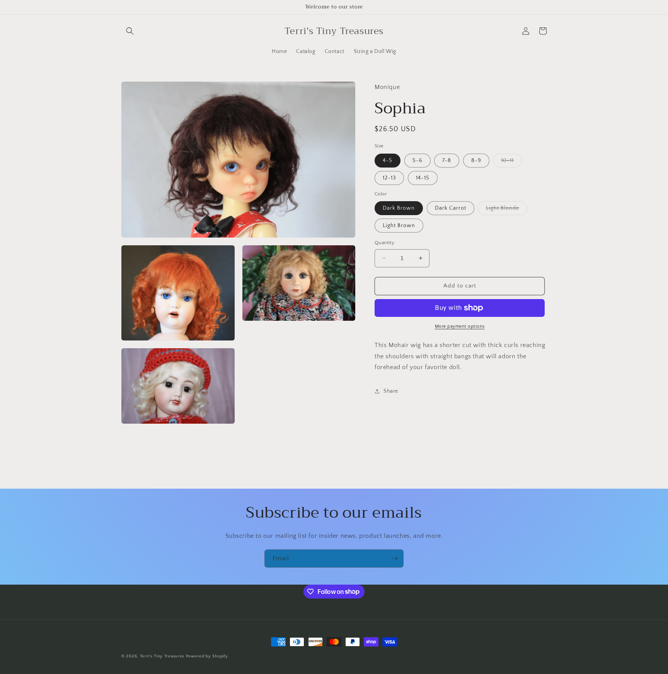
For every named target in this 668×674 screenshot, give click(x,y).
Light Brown (399, 225)
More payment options (460, 326)
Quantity (384, 242)
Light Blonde (506, 210)
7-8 (446, 160)
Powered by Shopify (207, 656)
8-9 (476, 160)
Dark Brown (399, 208)
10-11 (511, 162)
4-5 (387, 160)
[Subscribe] (394, 558)
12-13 (389, 178)
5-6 (417, 160)
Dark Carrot (450, 208)
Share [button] (390, 391)
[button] (129, 30)
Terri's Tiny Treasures (162, 656)
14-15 (422, 178)
